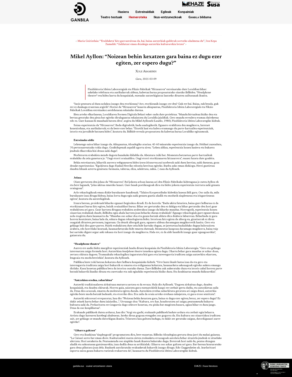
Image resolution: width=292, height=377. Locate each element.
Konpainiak (186, 12)
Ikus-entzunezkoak (168, 17)
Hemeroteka (138, 17)
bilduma (199, 17)
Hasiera (123, 12)
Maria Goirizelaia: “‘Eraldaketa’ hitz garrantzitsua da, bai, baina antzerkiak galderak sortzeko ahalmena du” (141, 41)
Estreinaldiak (145, 12)
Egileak (166, 12)
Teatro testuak (111, 17)
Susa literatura (210, 366)
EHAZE (197, 366)
